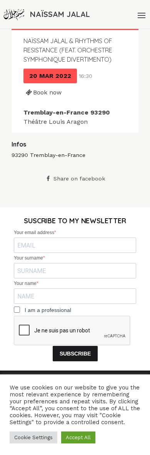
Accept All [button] (78, 437)
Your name (25, 283)
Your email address (34, 232)
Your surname (28, 258)
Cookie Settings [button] (33, 437)
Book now (47, 92)
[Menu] (141, 14)
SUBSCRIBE (75, 354)
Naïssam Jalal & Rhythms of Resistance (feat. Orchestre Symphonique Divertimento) (67, 50)
